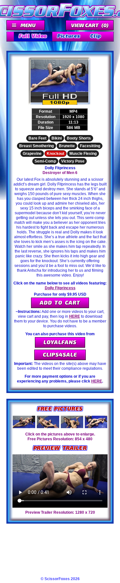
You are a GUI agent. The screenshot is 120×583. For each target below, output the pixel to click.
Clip (95, 36)
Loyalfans (60, 342)
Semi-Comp (45, 161)
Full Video (33, 36)
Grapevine (32, 153)
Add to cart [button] (60, 302)
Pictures (68, 36)
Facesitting (90, 146)
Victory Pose (72, 161)
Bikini (57, 138)
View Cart (89, 25)
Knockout (55, 153)
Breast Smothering (36, 146)
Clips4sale (60, 354)
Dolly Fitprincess (60, 288)
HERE (74, 316)
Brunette (67, 146)
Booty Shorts (79, 138)
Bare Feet (37, 138)
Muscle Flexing (83, 153)
